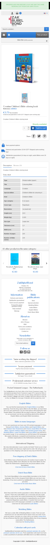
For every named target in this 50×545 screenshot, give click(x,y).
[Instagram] (28, 352)
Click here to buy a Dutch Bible (25, 467)
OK (47, 29)
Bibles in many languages (25, 421)
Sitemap (16, 311)
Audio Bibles (33, 307)
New (33, 300)
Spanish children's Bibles (17, 430)
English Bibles (33, 310)
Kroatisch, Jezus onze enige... (35, 268)
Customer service (25, 329)
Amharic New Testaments (15, 429)
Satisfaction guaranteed (16, 300)
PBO (25, 324)
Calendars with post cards (25, 527)
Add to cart (41, 128)
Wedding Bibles (33, 305)
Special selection (33, 303)
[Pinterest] (44, 136)
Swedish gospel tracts (35, 430)
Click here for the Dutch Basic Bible (25, 483)
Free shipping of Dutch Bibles (25, 456)
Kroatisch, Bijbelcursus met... (14, 268)
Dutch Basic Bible (33, 312)
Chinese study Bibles (33, 429)
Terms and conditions (25, 327)
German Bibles (24, 427)
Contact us (25, 331)
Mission (25, 320)
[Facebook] (21, 352)
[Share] (33, 136)
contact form (42, 516)
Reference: (7, 109)
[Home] (4, 35)
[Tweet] (39, 136)
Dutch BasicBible (25, 473)
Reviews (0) (17, 165)
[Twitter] (25, 352)
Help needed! (16, 309)
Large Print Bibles (20, 432)
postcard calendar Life (34, 531)
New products (42, 35)
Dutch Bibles (15, 427)
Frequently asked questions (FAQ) (16, 305)
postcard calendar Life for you (13, 533)
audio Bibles (34, 504)
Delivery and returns (16, 298)
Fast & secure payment (17, 303)
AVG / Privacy (25, 322)
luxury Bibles (33, 432)
